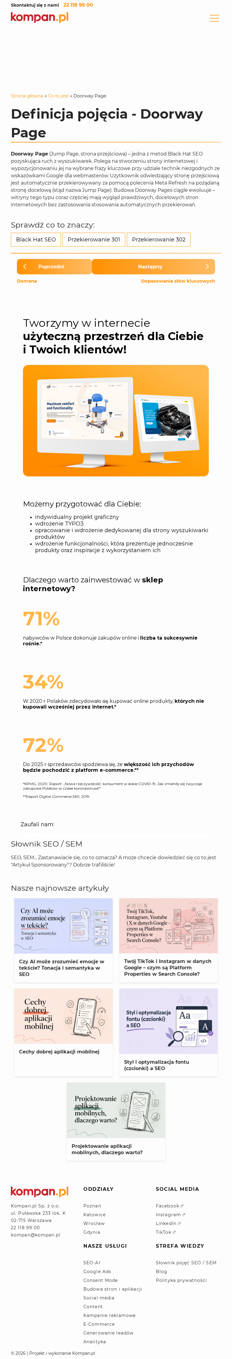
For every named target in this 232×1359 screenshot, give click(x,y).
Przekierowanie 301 (94, 239)
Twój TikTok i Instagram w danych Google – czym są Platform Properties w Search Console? (167, 967)
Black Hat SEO (36, 239)
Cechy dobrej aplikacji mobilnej (59, 1052)
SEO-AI (91, 1263)
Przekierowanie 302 (158, 239)
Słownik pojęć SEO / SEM (186, 1263)
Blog (161, 1271)
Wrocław (94, 1223)
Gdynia (91, 1232)
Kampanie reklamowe (109, 1315)
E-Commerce (99, 1324)
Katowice (94, 1214)
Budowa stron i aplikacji (112, 1289)
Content (93, 1306)
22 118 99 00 (78, 5)
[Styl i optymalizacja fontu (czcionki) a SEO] (168, 1021)
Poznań (92, 1206)
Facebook (167, 1206)
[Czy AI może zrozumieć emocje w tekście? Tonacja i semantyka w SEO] (63, 926)
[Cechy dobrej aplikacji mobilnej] (63, 1016)
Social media (98, 1298)
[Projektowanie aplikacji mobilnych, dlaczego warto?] (116, 1110)
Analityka (94, 1341)
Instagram (168, 1214)
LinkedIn (166, 1223)
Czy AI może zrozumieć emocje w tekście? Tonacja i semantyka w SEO (61, 968)
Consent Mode (100, 1280)
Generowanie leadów (108, 1333)
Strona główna (27, 96)
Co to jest (58, 96)
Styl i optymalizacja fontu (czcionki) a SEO (156, 1065)
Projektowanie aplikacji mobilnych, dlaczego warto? (107, 1149)
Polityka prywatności (181, 1280)
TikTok (163, 1232)
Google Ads (97, 1271)
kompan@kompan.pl (35, 1235)
